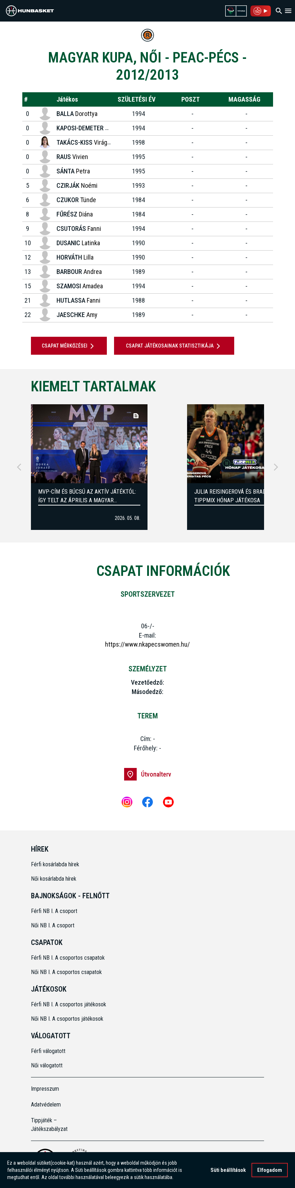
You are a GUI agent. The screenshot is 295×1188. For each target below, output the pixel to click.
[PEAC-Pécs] (147, 35)
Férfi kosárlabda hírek (55, 864)
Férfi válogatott (48, 1051)
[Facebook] (147, 802)
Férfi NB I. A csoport (54, 911)
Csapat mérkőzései (64, 346)
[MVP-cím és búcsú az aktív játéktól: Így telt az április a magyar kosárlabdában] (89, 443)
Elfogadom (269, 1170)
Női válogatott (47, 1065)
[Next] (276, 467)
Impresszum (45, 1088)
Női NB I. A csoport (52, 925)
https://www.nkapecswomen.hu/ (147, 644)
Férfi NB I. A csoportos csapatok (68, 957)
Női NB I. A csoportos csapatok (67, 972)
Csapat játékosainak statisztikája (170, 346)
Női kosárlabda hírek (53, 878)
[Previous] (19, 467)
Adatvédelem (46, 1104)
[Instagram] (127, 802)
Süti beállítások (228, 1170)
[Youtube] (168, 802)
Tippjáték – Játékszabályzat (49, 1124)
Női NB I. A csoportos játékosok (67, 1018)
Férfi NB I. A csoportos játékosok (68, 1004)
